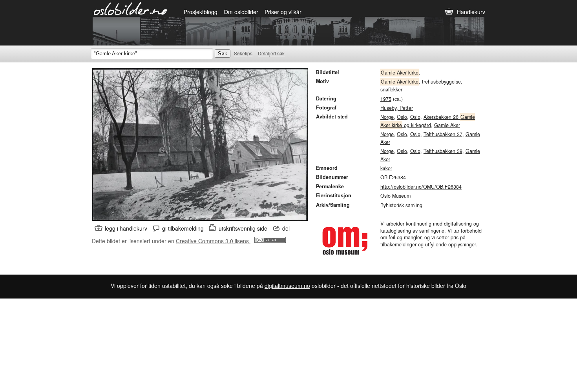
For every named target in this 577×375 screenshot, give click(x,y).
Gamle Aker (447, 125)
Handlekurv (471, 12)
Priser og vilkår (283, 12)
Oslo (402, 116)
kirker (386, 168)
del (286, 228)
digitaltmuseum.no (287, 285)
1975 (385, 98)
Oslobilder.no (130, 8)
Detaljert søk (271, 53)
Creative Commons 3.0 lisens (213, 241)
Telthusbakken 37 (443, 134)
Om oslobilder (241, 12)
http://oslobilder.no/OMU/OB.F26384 (421, 186)
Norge (387, 116)
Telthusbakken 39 (443, 151)
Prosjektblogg (200, 12)
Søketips (243, 53)
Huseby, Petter (396, 107)
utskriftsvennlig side (243, 228)
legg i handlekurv (126, 228)
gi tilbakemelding (183, 228)
